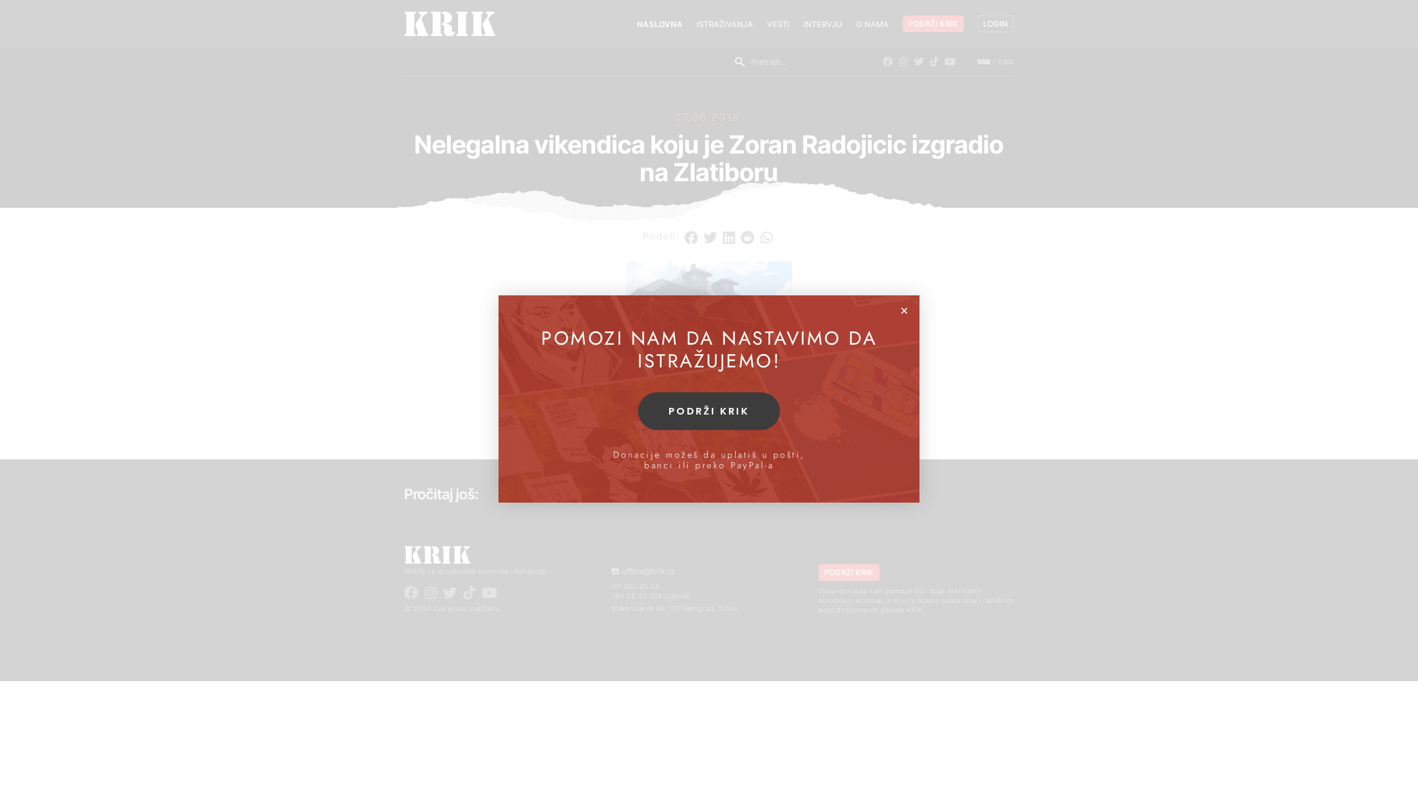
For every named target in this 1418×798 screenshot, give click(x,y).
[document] (709, 399)
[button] (904, 310)
